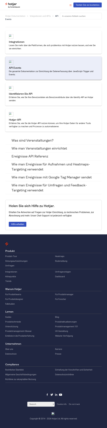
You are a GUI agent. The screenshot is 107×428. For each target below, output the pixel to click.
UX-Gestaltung (61, 331)
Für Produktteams (13, 294)
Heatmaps (59, 256)
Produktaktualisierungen (66, 322)
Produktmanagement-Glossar (18, 331)
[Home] (12, 7)
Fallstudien (10, 304)
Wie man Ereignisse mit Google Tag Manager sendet (52, 177)
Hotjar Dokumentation (15, 16)
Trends (8, 281)
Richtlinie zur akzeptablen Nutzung (20, 379)
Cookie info (62, 404)
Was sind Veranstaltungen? (33, 140)
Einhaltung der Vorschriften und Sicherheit (73, 370)
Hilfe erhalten (17, 224)
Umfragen (9, 266)
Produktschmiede (13, 322)
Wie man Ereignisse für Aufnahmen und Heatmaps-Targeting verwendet (51, 166)
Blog (57, 317)
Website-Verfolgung (64, 336)
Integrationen (11, 272)
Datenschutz (11, 354)
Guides (8, 317)
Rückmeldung (61, 261)
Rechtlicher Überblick (14, 370)
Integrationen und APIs (40, 16)
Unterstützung (11, 326)
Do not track (74, 404)
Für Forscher (60, 299)
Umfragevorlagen (63, 272)
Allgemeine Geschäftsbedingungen (20, 374)
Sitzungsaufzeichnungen (16, 261)
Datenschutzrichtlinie (64, 374)
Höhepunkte (10, 276)
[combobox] (81, 16)
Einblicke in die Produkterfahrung (19, 336)
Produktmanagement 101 (66, 326)
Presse (58, 354)
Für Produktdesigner (14, 299)
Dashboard (60, 276)
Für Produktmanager (64, 294)
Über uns (9, 349)
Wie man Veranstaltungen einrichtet (39, 148)
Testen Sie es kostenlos (87, 5)
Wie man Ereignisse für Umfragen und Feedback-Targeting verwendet (49, 187)
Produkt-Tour (11, 256)
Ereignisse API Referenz (30, 156)
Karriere (58, 349)
